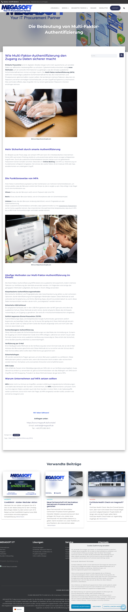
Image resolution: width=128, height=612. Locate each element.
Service (65, 8)
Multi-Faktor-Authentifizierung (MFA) (20, 438)
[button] (58, 8)
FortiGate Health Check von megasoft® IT (107, 503)
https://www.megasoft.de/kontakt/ (41, 423)
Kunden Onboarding (6, 556)
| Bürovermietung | (25, 2)
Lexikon (67, 558)
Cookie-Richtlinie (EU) (64, 590)
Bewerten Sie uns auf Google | (39, 2)
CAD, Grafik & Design (39, 556)
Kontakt (115, 8)
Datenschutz (67, 595)
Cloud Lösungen (38, 547)
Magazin (93, 8)
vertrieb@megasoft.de (44, 426)
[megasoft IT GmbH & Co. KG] (17, 8)
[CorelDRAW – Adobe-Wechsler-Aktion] (21, 484)
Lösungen (54, 8)
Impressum (58, 595)
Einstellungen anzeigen (114, 606)
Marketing (68, 549)
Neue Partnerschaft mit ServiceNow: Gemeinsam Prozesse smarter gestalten (62, 504)
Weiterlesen (20, 517)
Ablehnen (97, 606)
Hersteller (3, 554)
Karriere (2, 549)
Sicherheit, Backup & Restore (42, 549)
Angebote (7, 499)
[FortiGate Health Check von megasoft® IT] (106, 484)
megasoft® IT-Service (79, 8)
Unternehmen (4, 547)
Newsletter (103, 8)
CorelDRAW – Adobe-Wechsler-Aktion (20, 502)
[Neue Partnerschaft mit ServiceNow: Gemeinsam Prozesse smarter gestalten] (63, 484)
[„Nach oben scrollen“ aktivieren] (3, 608)
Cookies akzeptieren (81, 606)
